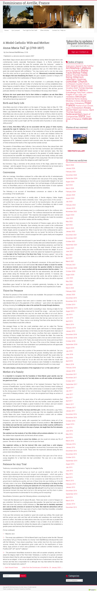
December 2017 (71, 374)
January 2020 (70, 295)
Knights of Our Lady (74, 94)
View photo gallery (76, 151)
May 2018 (69, 358)
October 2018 (70, 341)
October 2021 (70, 241)
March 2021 (70, 261)
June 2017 (69, 394)
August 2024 (70, 182)
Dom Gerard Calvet (74, 86)
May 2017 (69, 397)
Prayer (68, 108)
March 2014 (70, 500)
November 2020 (71, 268)
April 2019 (69, 321)
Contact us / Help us (58, 30)
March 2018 (70, 364)
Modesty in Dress (73, 101)
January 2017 (70, 411)
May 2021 (69, 255)
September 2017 (71, 384)
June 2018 (69, 354)
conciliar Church (76, 81)
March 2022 (70, 228)
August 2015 (70, 464)
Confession (70, 84)
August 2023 (70, 198)
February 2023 (71, 205)
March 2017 (70, 404)
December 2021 (71, 235)
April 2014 (69, 497)
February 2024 (71, 192)
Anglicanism (70, 66)
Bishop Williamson (75, 77)
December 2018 (71, 334)
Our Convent (16, 30)
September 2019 (71, 308)
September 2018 (71, 344)
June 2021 (69, 251)
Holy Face (81, 92)
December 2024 (71, 175)
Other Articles (44, 30)
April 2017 (69, 401)
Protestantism (77, 108)
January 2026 (70, 168)
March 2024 (70, 188)
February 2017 (71, 407)
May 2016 (69, 434)
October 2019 (70, 304)
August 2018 (70, 348)
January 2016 (70, 447)
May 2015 (69, 474)
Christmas (81, 79)
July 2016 (69, 427)
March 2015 (70, 481)
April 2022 (69, 225)
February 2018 (71, 368)
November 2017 (71, 378)
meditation (70, 97)
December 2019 (71, 298)
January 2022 (70, 231)
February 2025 (71, 172)
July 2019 (69, 314)
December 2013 (71, 507)
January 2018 (70, 371)
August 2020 (70, 275)
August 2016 (70, 424)
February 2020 (71, 291)
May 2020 (69, 281)
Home (6, 30)
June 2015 (69, 471)
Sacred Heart (72, 110)
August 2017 (70, 388)
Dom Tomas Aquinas (83, 88)
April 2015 (69, 477)
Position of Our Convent (84, 106)
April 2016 (69, 437)
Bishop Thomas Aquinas (77, 75)
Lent (84, 95)
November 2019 (71, 301)
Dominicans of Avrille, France (26, 3)
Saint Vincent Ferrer (10, 567)
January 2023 (70, 208)
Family (74, 90)
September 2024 (71, 178)
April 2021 (69, 258)
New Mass (70, 103)
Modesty (83, 99)
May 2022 (69, 221)
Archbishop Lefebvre (78, 68)
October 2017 (70, 381)
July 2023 (69, 201)
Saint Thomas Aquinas (80, 111)
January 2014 (70, 504)
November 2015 (71, 454)
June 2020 (69, 278)
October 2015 (70, 457)
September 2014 (71, 494)
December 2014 (71, 491)
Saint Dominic (83, 110)
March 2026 (70, 165)
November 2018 (71, 338)
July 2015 (69, 467)
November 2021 (71, 238)
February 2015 (71, 484)
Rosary (87, 107)
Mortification (86, 101)
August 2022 (70, 215)
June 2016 (69, 431)
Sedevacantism (74, 114)
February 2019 (71, 328)
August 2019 (70, 311)
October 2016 (70, 421)
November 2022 (71, 211)
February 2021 (71, 265)
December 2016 (71, 414)
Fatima (82, 90)
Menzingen (80, 96)
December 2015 (71, 451)
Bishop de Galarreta (73, 71)
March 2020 (70, 288)
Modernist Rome (73, 99)
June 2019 (69, 318)
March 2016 (70, 441)
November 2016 (71, 417)
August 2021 (70, 248)
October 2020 (70, 271)
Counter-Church (82, 84)
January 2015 (70, 487)
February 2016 (71, 444)
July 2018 (69, 351)
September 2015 (71, 461)
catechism (71, 79)
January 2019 (70, 331)
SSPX (81, 116)
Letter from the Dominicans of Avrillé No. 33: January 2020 (42, 567)
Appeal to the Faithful (84, 66)
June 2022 (69, 218)
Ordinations (79, 103)
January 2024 (70, 195)
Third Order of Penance (78, 117)
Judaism (89, 93)
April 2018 (69, 361)
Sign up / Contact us (80, 52)
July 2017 (69, 391)
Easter (68, 90)
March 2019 (70, 324)
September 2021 (71, 245)
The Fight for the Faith (30, 30)
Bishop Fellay (80, 72)
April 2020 (69, 285)
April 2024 (69, 185)
